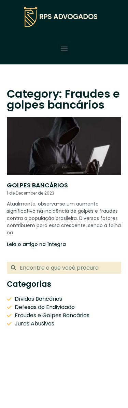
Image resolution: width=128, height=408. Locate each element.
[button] (64, 48)
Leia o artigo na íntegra (36, 244)
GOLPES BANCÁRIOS (37, 185)
